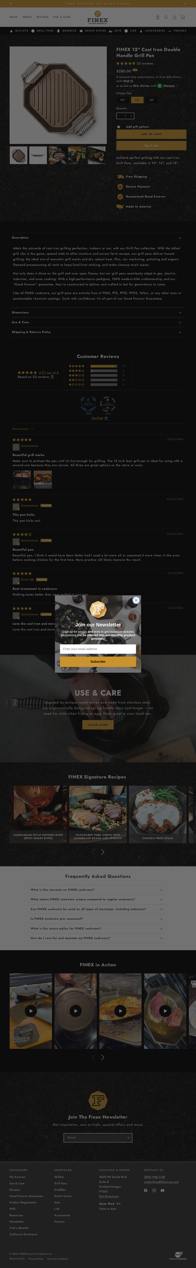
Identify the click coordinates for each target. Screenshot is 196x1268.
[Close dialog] (136, 600)
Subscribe (98, 661)
